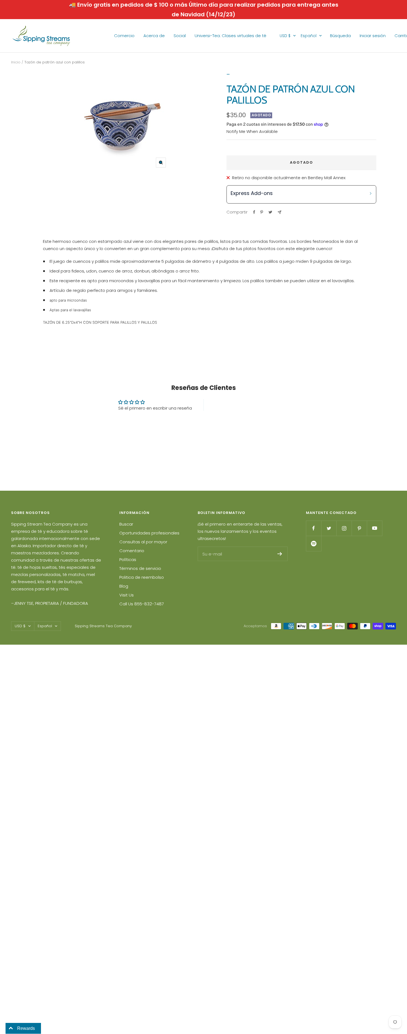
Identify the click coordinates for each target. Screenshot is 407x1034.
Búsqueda (340, 35)
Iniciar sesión (373, 35)
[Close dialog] (394, 442)
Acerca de (154, 35)
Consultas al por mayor (143, 542)
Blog (123, 586)
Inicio (15, 62)
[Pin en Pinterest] (261, 212)
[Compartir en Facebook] (254, 212)
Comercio (124, 35)
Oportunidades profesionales (149, 533)
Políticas (127, 559)
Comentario (131, 551)
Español (308, 35)
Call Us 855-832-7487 (141, 604)
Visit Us (126, 595)
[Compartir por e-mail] (279, 212)
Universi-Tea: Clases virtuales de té (230, 35)
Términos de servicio (140, 568)
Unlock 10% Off (346, 562)
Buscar (126, 524)
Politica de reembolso (141, 577)
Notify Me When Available (252, 131)
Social (180, 35)
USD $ (285, 35)
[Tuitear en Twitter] (270, 212)
